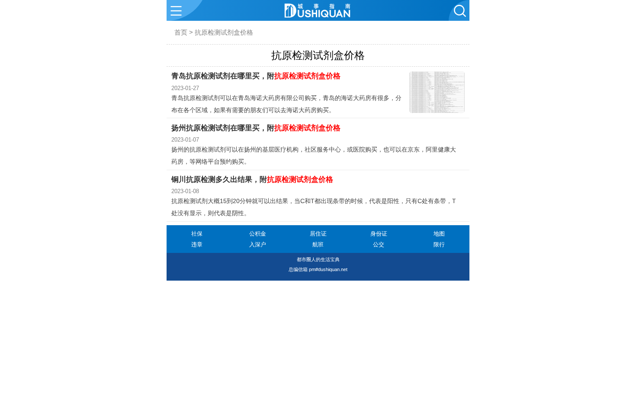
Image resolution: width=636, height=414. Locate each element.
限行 (439, 244)
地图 (439, 233)
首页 (180, 32)
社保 (196, 233)
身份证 (378, 233)
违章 (196, 244)
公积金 (257, 233)
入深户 (257, 244)
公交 (378, 244)
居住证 (318, 233)
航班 (318, 244)
